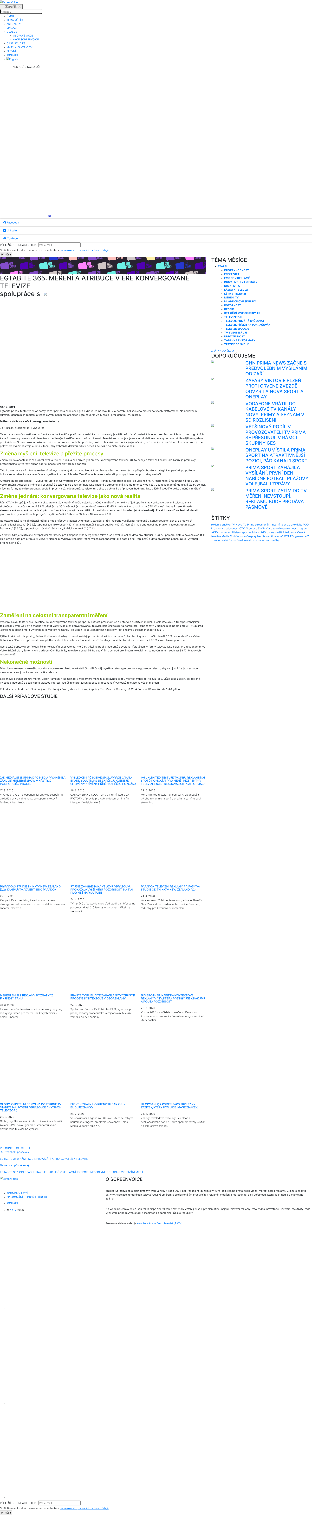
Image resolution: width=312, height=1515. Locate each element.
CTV (242, 528)
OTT (286, 536)
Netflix (261, 536)
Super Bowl (236, 540)
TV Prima (248, 524)
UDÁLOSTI (12, 31)
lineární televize (280, 524)
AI (247, 528)
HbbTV (262, 532)
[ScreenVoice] (9, 2)
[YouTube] (26, 190)
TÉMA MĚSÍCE (15, 20)
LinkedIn (11, 230)
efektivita (296, 524)
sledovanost (231, 528)
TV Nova (236, 524)
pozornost (289, 528)
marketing (225, 532)
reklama (216, 524)
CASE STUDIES (15, 43)
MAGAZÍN (12, 27)
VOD (306, 524)
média (253, 532)
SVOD (261, 528)
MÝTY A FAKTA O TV (19, 47)
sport (245, 532)
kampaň (278, 536)
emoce (253, 528)
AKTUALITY (13, 23)
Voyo (269, 528)
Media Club (229, 536)
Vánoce (241, 536)
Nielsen (236, 532)
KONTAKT (12, 55)
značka (226, 524)
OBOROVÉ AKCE (23, 35)
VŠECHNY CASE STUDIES (16, 1148)
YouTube (12, 238)
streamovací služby (267, 540)
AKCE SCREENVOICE (26, 39)
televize (278, 528)
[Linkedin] (26, 141)
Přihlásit (6, 254)
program (302, 528)
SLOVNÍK (11, 51)
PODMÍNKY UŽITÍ (17, 1193)
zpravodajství (219, 540)
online (270, 532)
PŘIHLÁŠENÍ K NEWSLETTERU (19, 245)
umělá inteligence (285, 532)
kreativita (217, 528)
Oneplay (251, 536)
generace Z (302, 536)
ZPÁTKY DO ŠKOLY (223, 350)
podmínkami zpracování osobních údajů (84, 250)
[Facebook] (26, 93)
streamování (262, 524)
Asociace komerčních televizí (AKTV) (159, 1223)
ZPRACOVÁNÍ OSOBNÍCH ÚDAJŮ (26, 1197)
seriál (269, 536)
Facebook (12, 222)
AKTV (214, 532)
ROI (292, 536)
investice (249, 540)
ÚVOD (10, 16)
